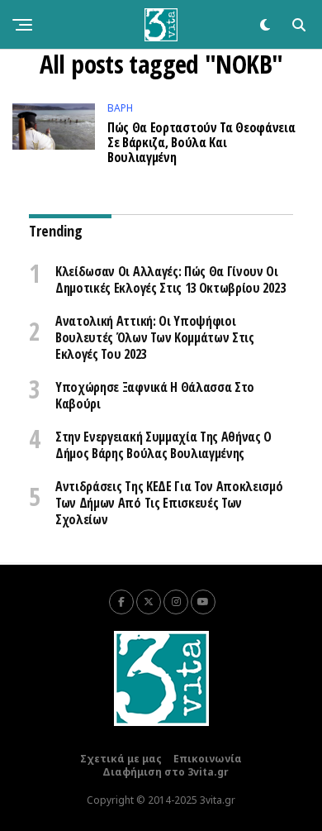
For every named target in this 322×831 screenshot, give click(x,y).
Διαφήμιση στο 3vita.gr (165, 772)
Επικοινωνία (207, 759)
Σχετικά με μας (121, 759)
